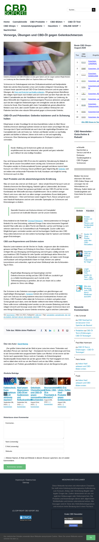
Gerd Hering (11, 315)
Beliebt (79, 211)
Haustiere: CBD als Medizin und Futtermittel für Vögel (88, 256)
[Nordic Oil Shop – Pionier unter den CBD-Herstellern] (79, 234)
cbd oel (20, 317)
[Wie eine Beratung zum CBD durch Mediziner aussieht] (79, 286)
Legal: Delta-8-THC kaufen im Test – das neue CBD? (88, 274)
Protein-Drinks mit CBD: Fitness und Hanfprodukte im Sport (88, 222)
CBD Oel (38, 315)
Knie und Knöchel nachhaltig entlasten (29, 92)
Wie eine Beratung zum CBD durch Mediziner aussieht (88, 291)
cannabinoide (59, 315)
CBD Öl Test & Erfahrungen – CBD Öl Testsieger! (84, 333)
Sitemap (25, 482)
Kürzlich (90, 211)
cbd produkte (28, 317)
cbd (66, 315)
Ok (91, 537)
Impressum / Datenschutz (25, 480)
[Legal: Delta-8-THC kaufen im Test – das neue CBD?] (79, 269)
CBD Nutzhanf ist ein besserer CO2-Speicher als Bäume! (84, 322)
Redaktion (80, 330)
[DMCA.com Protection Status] (26, 517)
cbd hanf (15, 317)
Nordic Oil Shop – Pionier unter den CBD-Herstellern (88, 239)
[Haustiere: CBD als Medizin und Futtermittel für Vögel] (79, 252)
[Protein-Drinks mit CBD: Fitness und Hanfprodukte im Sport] (79, 217)
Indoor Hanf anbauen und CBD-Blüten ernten (83, 366)
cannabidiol (50, 315)
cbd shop (36, 317)
